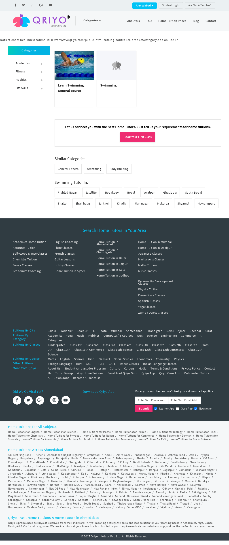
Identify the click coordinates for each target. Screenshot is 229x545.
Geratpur (79, 466)
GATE (112, 364)
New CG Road (57, 488)
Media (143, 368)
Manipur (103, 481)
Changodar (76, 462)
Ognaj (179, 488)
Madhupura (15, 481)
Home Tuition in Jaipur (111, 264)
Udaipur (81, 331)
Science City (100, 500)
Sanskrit (104, 359)
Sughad (108, 503)
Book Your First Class (138, 137)
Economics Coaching (27, 271)
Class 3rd (109, 345)
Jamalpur (185, 470)
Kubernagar (136, 477)
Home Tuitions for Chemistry (25, 435)
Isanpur (154, 470)
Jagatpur (168, 470)
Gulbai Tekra (59, 470)
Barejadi (61, 458)
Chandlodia (57, 462)
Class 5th (142, 345)
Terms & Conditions (164, 368)
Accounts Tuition (24, 248)
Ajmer (182, 331)
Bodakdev (112, 192)
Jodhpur (66, 331)
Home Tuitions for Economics (116, 439)
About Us (133, 21)
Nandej (202, 481)
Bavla (74, 458)
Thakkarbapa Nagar (129, 503)
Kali (83, 473)
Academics (55, 336)
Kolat (65, 477)
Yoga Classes (146, 307)
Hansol (90, 470)
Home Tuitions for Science (60, 432)
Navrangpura (206, 203)
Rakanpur (108, 492)
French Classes (65, 253)
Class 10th (63, 350)
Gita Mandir (166, 466)
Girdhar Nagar (146, 466)
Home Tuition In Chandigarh (107, 251)
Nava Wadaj (178, 485)
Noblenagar (150, 488)
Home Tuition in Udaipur (155, 248)
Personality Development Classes (155, 282)
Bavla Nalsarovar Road (97, 458)
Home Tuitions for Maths (95, 432)
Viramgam (193, 507)
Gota (44, 470)
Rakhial (123, 492)
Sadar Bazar (66, 496)
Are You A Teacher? (200, 5)
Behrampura (124, 458)
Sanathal (193, 496)
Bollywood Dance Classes (30, 253)
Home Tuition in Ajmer (70, 271)
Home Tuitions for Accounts (39, 439)
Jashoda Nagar (205, 470)
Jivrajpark (14, 473)
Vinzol (178, 507)
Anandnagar (142, 455)
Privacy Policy (190, 368)
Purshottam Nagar (42, 492)
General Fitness (68, 169)
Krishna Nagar (116, 477)
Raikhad (80, 492)
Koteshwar (95, 477)
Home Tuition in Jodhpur (113, 275)
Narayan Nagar (35, 485)
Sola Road (72, 503)
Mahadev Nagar (37, 481)
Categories (91, 20)
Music (80, 336)
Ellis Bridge (62, 466)
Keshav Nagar (147, 473)
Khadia (121, 203)
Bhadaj (140, 458)
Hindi (91, 359)
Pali (93, 331)
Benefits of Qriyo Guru (123, 373)
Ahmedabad (143, 5)
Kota (103, 331)
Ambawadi (93, 455)
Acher (39, 455)
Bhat (167, 458)
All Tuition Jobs (58, 378)
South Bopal (193, 192)
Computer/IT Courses (118, 336)
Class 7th (175, 345)
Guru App (186, 408)
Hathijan (104, 470)
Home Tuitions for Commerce (137, 435)
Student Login (170, 5)
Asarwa (159, 455)
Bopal (131, 192)
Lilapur (206, 477)
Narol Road (124, 485)
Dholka (27, 466)
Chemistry (163, 359)
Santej (207, 496)
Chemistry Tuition (25, 259)
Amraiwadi (123, 455)
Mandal (71, 481)
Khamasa (180, 473)
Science (152, 336)
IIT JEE (100, 364)
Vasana (64, 507)
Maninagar (142, 203)
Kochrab (51, 477)
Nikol (114, 488)
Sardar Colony (51, 500)
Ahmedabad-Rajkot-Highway (65, 455)
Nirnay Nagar (130, 488)
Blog (196, 21)
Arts (140, 336)
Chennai (195, 331)
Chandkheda (37, 462)
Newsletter (205, 408)
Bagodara (26, 458)
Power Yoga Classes (151, 295)
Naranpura (15, 485)
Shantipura (200, 500)
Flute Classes (63, 248)
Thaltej (62, 203)
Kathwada (127, 473)
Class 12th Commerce (169, 350)
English (65, 359)
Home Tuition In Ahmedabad (107, 243)
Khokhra (36, 477)
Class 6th (158, 345)
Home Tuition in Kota (110, 269)
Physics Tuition (148, 289)
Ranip (172, 492)
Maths (52, 359)
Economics (144, 359)
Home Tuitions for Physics (63, 435)
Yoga (69, 336)
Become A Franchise (86, 378)
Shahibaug (83, 203)
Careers (129, 368)
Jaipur (52, 331)
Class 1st (76, 345)
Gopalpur (30, 470)
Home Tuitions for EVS (152, 439)
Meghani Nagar (122, 481)
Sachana (48, 496)
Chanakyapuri (16, 462)
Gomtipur (14, 470)
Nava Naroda (158, 485)
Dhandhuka (196, 462)
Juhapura (31, 473)
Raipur (94, 492)
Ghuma (127, 466)
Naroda (54, 485)
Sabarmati (31, 496)
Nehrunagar (36, 488)
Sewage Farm (120, 500)
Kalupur (96, 473)
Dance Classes (22, 265)
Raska (183, 492)
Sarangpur (14, 500)
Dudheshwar (43, 466)
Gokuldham (200, 466)
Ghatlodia (170, 192)
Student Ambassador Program (85, 368)
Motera (189, 481)
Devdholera (178, 462)
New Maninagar (79, 488)
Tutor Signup (64, 373)
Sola (59, 503)
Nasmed (140, 485)
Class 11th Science (120, 350)
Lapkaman (170, 477)
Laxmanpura (189, 477)
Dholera (13, 466)
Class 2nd (92, 345)
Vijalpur (165, 507)
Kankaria (111, 473)
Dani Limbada (141, 462)
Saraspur (32, 500)
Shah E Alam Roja (144, 500)
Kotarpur (78, 477)
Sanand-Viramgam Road (167, 496)
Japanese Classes (150, 253)
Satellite (91, 192)
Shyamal (183, 203)
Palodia (202, 488)
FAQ (149, 21)
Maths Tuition (147, 265)
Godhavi (183, 466)
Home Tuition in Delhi (111, 258)
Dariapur (160, 462)
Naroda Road (93, 485)
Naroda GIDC (72, 485)
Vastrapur (105, 507)
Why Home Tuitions (90, 373)
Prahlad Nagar (67, 192)
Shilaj (22, 503)
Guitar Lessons (65, 259)
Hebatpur (138, 470)
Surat (208, 331)
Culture (115, 368)
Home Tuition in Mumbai (155, 242)
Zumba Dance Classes (153, 312)
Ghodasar (112, 466)
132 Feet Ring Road (19, 455)
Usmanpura (15, 507)
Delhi (170, 331)
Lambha (154, 477)
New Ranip (100, 488)
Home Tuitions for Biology (166, 432)
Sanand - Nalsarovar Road (131, 496)
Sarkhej (103, 203)
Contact (211, 21)
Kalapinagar (68, 473)
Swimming (108, 85)
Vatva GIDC (134, 507)
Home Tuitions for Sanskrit (77, 439)
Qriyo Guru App (169, 373)
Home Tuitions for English (24, 432)
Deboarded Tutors (196, 373)
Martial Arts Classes (151, 259)
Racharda (64, 492)
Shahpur (183, 500)
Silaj (49, 503)
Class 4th (125, 345)
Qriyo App (148, 373)
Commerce (188, 336)
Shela (11, 503)
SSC (88, 364)
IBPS (79, 364)
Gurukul (76, 470)
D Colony (122, 462)
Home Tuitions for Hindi (201, 432)
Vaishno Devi (35, 507)
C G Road (208, 458)
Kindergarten (57, 345)
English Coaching (66, 242)
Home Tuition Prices (172, 21)
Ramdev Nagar (142, 492)
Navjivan (195, 485)
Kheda (210, 473)
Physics (179, 359)
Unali (197, 503)
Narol (108, 485)
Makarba (163, 203)
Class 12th (144, 350)
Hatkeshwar (121, 470)
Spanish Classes (149, 301)
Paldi (190, 488)
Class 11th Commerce (89, 350)
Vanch (51, 507)
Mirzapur (160, 481)
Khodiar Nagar (17, 477)
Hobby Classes (64, 265)
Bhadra (154, 458)
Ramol (160, 492)
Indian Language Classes (159, 364)
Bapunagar (45, 458)
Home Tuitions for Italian (99, 435)
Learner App (166, 408)
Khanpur (195, 473)
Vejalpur (149, 192)
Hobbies (94, 336)
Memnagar (143, 481)
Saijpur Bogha (87, 496)
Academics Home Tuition (29, 242)
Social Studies (123, 359)
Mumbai (116, 331)
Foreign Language (60, 364)
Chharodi (93, 462)
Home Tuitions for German (175, 435)
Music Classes (147, 271)
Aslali (192, 455)
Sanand (106, 496)
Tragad (184, 503)
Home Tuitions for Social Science (190, 439)
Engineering (169, 336)
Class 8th (191, 345)
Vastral (90, 507)
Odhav (166, 488)
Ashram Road (176, 455)
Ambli (108, 455)
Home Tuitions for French (130, 432)
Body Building (119, 169)
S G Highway (199, 492)
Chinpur (108, 462)
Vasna (77, 507)
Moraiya (175, 481)
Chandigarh (154, 331)
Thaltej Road (168, 503)
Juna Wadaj (49, 473)
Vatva (119, 507)
